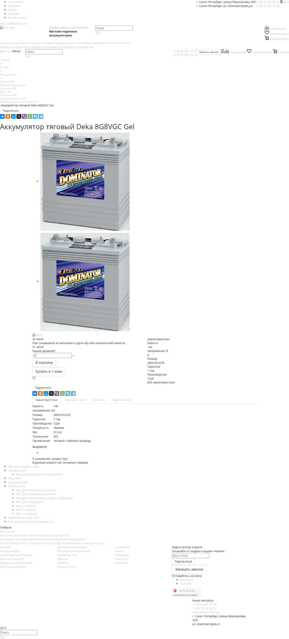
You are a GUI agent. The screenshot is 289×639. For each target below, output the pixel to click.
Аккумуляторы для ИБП (13, 98)
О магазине (122, 547)
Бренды (62, 559)
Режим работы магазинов (68, 27)
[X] (19, 116)
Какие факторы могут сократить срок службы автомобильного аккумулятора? (52, 543)
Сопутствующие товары (16, 555)
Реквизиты (122, 555)
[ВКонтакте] (2, 116)
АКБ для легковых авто (13, 85)
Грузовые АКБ (8, 88)
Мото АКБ (5, 91)
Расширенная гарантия (73, 551)
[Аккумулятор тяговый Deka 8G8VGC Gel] (85, 181)
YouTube (185, 584)
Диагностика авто (12, 559)
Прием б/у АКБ (67, 555)
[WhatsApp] (30, 116)
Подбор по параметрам (47, 47)
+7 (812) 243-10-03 (268, 6)
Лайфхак (63, 563)
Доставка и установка (72, 547)
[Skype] (35, 116)
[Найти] (97, 32)
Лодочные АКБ (8, 95)
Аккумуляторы (9, 551)
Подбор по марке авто (15, 47)
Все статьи (7, 531)
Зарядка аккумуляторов (16, 563)
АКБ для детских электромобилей (19, 101)
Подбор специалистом (79, 47)
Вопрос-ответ (66, 567)
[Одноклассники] (8, 116)
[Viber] (24, 116)
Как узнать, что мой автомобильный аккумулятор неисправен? (43, 539)
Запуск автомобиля (13, 567)
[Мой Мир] (13, 116)
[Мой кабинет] (222, 52)
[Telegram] (41, 116)
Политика (121, 559)
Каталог (5, 547)
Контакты (121, 563)
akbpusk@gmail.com (13, 23)
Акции (119, 551)
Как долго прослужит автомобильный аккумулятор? (35, 535)
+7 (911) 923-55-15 (268, 2)
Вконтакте (187, 580)
